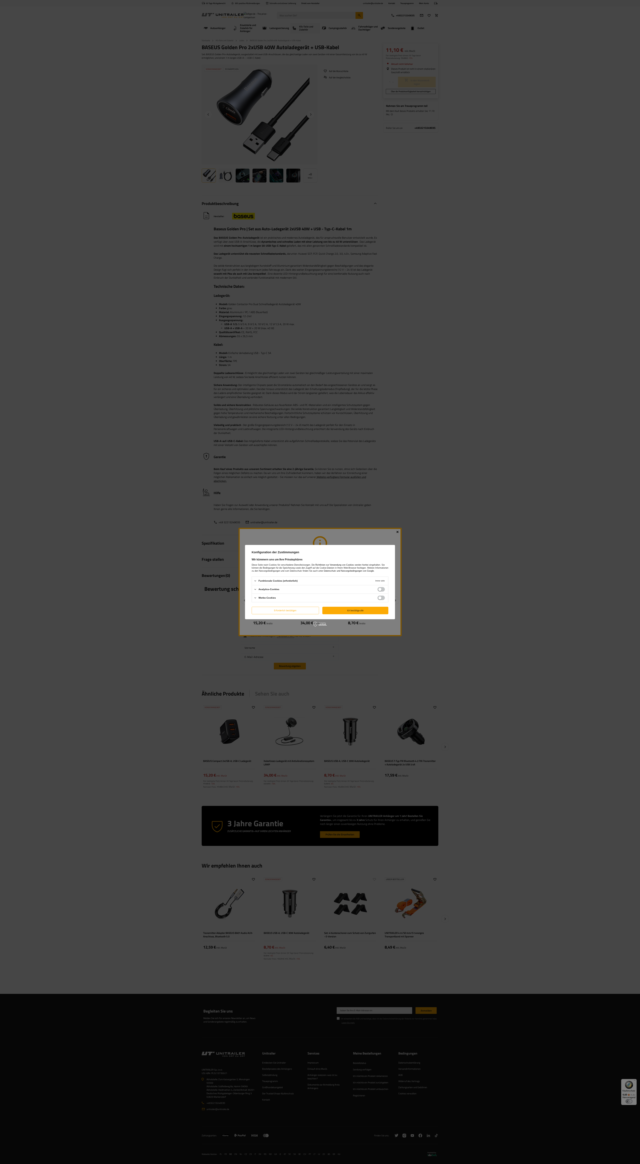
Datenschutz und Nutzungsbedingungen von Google (349, 570)
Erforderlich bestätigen (285, 610)
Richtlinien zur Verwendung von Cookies (334, 564)
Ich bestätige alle (355, 610)
